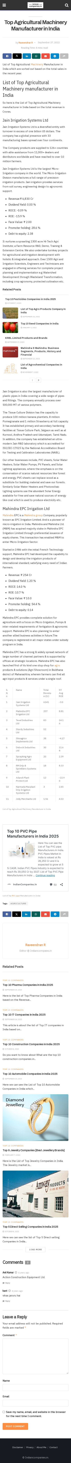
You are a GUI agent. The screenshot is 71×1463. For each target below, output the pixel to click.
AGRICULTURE (18, 903)
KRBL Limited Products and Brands (26, 338)
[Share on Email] (45, 56)
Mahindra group (33, 515)
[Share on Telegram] (55, 56)
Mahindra (8, 515)
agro (57, 665)
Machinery (37, 64)
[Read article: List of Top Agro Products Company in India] (10, 313)
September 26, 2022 (31, 317)
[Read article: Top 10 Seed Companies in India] (10, 327)
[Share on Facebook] (7, 56)
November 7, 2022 (30, 372)
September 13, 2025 (31, 359)
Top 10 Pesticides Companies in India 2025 (30, 299)
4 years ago (23, 1272)
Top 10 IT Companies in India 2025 (24, 1014)
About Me (41, 1447)
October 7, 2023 (14, 303)
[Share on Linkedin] (27, 56)
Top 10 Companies (13, 980)
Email (6, 1396)
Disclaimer (17, 1447)
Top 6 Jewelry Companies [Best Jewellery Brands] (34, 1150)
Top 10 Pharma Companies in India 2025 (28, 984)
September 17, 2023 (15, 342)
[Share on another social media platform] (64, 56)
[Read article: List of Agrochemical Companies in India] (10, 368)
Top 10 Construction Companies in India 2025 (31, 1044)
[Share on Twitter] (17, 56)
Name (6, 1380)
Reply (7, 1283)
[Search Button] (66, 5)
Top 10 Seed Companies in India (40, 323)
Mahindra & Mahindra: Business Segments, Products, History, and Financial (41, 351)
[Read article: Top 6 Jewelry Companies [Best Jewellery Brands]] (35, 1117)
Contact (53, 1447)
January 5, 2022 (29, 327)
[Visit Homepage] (35, 5)
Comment (10, 1335)
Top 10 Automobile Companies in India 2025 (30, 1073)
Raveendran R (26, 42)
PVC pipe (16, 895)
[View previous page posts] (32, 380)
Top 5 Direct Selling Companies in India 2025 (30, 1226)
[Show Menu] (4, 5)
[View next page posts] (38, 380)
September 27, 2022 (49, 42)
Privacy (29, 1447)
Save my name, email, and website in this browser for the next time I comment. (36, 1414)
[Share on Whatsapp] (36, 56)
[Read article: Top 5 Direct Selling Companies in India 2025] (35, 1194)
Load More (35, 1249)
